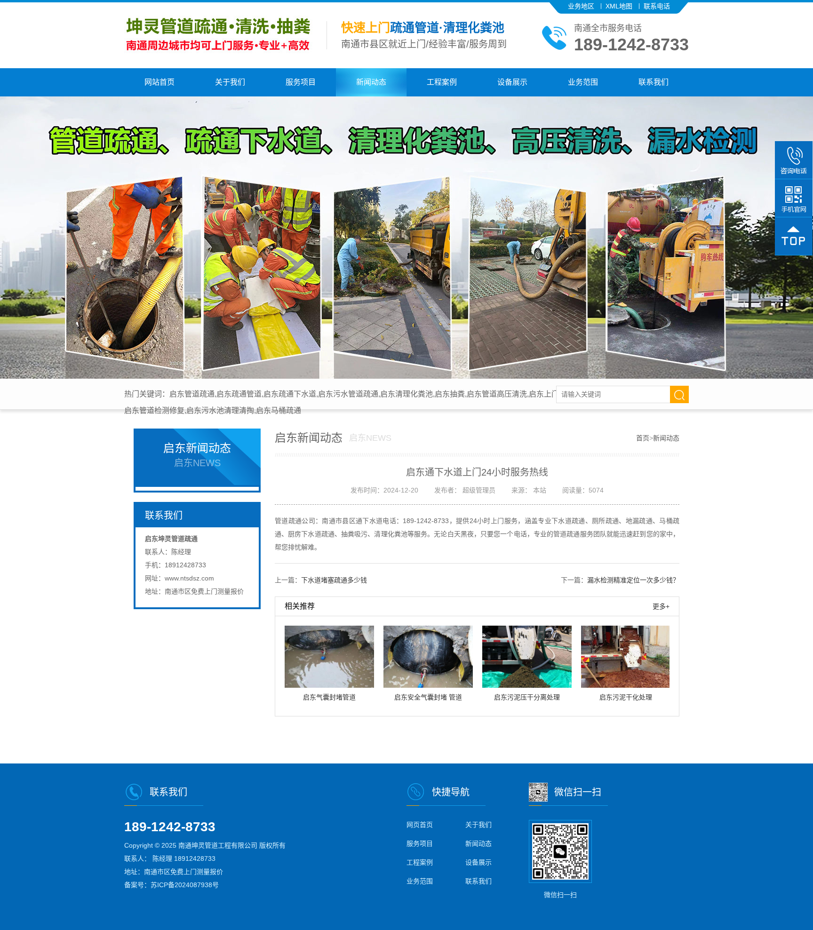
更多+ (661, 606)
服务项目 (301, 82)
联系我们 (653, 82)
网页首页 (419, 824)
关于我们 (230, 82)
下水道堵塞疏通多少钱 (334, 580)
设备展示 (512, 82)
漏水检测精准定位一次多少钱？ (633, 580)
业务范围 (583, 82)
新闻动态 (371, 82)
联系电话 (657, 6)
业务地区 (581, 6)
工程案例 (442, 82)
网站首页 (159, 82)
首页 (642, 438)
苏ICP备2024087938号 (185, 885)
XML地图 (619, 6)
